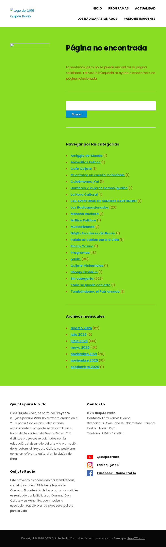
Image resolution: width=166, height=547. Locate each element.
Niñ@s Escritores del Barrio (93, 233)
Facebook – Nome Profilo (116, 473)
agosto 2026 (81, 328)
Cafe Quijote (81, 168)
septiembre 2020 (85, 367)
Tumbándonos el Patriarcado (95, 291)
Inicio (97, 8)
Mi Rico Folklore (83, 220)
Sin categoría (82, 278)
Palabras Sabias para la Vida (95, 239)
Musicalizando (83, 226)
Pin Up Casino (82, 246)
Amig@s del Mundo (86, 155)
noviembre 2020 (84, 360)
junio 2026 (79, 341)
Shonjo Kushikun (84, 272)
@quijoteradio (108, 457)
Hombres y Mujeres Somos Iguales (99, 188)
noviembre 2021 (84, 354)
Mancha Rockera (85, 214)
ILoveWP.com (136, 538)
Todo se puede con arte (90, 285)
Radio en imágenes (139, 19)
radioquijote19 (108, 465)
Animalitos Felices (85, 162)
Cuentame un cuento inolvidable (98, 175)
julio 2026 (78, 334)
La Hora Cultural (84, 194)
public (76, 259)
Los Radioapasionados (97, 19)
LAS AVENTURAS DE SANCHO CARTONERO (104, 201)
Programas (118, 8)
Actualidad (145, 8)
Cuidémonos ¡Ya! (85, 181)
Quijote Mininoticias (87, 265)
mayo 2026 (80, 347)
